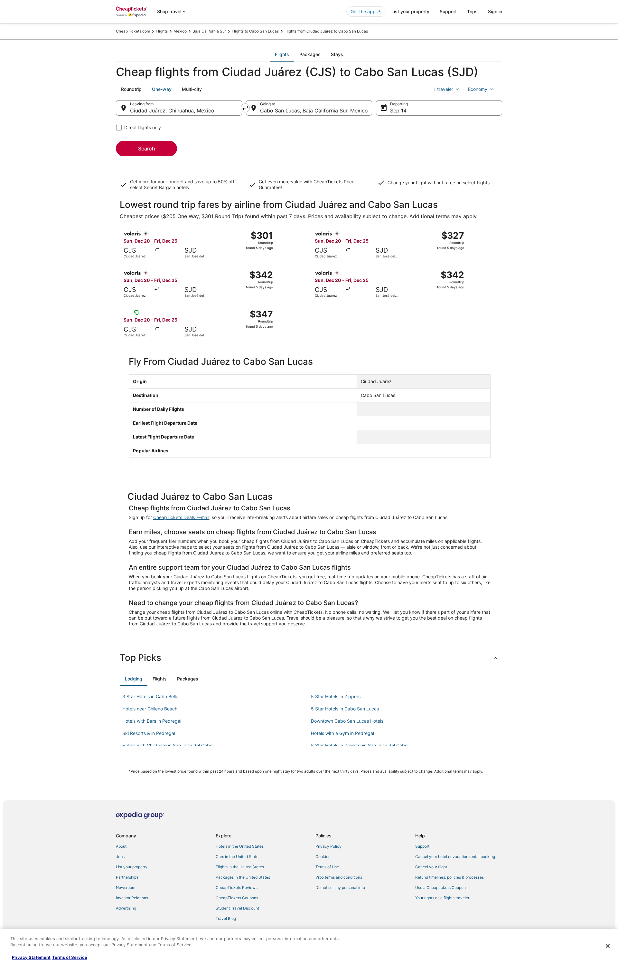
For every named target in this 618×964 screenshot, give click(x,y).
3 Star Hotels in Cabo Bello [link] (150, 696)
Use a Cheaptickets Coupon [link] (440, 887)
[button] (309, 658)
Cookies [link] (322, 856)
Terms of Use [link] (327, 866)
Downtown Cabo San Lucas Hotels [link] (347, 721)
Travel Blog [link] (226, 918)
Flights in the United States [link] (240, 866)
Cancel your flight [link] (431, 866)
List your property (410, 11)
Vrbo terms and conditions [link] (338, 877)
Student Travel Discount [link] (237, 908)
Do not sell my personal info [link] (340, 887)
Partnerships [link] (127, 877)
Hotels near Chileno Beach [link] (149, 708)
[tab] (282, 54)
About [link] (121, 846)
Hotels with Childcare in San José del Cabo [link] (167, 745)
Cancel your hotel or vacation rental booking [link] (455, 856)
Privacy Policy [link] (328, 846)
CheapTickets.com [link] (133, 31)
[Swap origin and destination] (245, 107)
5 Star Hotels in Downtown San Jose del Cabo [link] (359, 745)
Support (448, 11)
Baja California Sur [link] (209, 31)
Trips (472, 11)
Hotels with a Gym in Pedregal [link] (342, 733)
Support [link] (422, 846)
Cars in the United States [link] (238, 856)
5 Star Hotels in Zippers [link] (335, 696)
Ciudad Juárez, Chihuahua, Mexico (172, 110)
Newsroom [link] (125, 887)
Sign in (495, 11)
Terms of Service (69, 957)
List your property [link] (131, 866)
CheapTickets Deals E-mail (181, 517)
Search (146, 148)
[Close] (608, 946)
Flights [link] (162, 31)
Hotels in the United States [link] (240, 846)
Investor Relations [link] (132, 897)
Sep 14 (398, 110)
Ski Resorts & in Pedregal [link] (148, 733)
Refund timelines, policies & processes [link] (449, 877)
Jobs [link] (120, 856)
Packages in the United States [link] (243, 877)
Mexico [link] (180, 31)
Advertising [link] (126, 908)
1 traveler (443, 89)
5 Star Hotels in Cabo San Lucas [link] (345, 708)
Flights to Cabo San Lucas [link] (255, 31)
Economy (477, 89)
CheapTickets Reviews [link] (237, 887)
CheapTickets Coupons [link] (237, 897)
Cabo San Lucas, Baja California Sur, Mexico (314, 110)
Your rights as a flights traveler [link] (442, 897)
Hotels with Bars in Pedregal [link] (151, 721)
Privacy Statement (31, 957)
